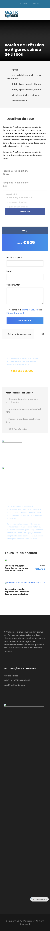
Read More (25, 211)
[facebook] (11, 3)
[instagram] (15, 3)
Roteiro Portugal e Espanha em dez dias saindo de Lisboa (16, 568)
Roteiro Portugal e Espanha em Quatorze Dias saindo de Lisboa (17, 591)
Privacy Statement (15, 313)
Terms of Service (30, 309)
